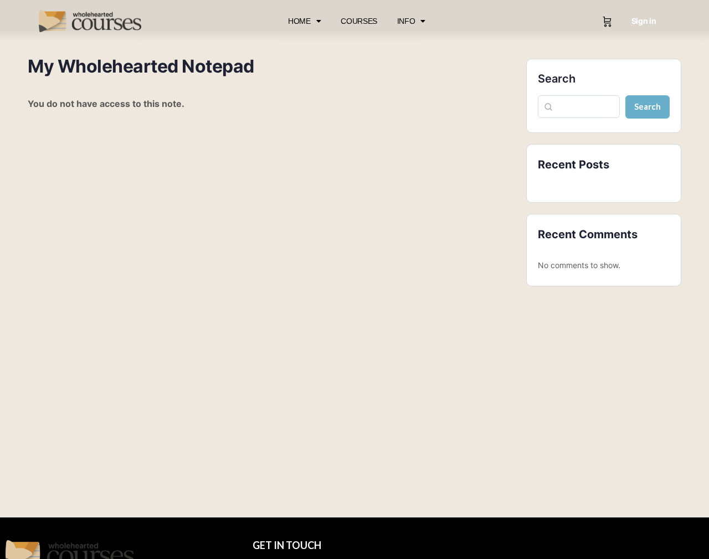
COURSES (359, 21)
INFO (406, 21)
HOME (299, 21)
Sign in (643, 20)
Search (557, 78)
